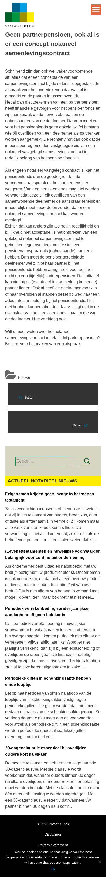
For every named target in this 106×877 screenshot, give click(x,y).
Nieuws (24, 377)
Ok (53, 869)
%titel (29, 397)
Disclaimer (53, 834)
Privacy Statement (53, 845)
